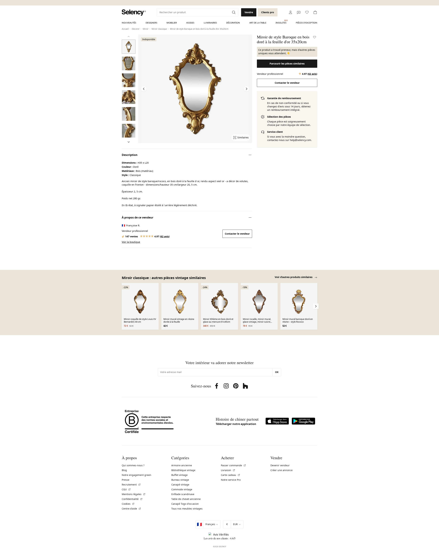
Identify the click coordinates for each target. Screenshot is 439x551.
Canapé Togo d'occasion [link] (185, 503)
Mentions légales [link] (134, 494)
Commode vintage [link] (181, 489)
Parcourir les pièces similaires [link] (287, 63)
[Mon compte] (290, 12)
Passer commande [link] (233, 465)
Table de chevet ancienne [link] (186, 499)
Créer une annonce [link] (281, 470)
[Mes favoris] (307, 12)
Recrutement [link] (131, 484)
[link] (134, 12)
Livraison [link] (228, 470)
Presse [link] (125, 479)
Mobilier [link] (172, 22)
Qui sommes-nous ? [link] (133, 465)
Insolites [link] (281, 21)
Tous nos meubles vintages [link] (187, 508)
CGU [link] (126, 489)
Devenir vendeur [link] (280, 465)
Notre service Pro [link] (231, 479)
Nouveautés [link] (129, 22)
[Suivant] (129, 142)
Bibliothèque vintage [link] (183, 470)
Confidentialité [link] (132, 499)
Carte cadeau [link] (230, 475)
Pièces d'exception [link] (306, 22)
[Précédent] (129, 36)
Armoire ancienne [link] (181, 465)
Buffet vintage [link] (179, 475)
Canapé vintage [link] (180, 484)
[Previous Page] (143, 89)
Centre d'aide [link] (131, 508)
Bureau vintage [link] (180, 479)
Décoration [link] (233, 22)
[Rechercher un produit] (234, 12)
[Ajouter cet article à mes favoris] (314, 37)
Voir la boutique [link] (131, 242)
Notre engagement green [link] (136, 475)
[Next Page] (246, 89)
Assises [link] (190, 22)
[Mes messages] (299, 12)
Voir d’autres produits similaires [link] (294, 277)
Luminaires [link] (210, 22)
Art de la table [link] (257, 22)
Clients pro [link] (267, 12)
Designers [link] (151, 22)
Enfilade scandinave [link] (182, 494)
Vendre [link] (249, 12)
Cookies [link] (128, 503)
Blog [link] (124, 470)
